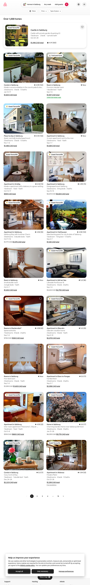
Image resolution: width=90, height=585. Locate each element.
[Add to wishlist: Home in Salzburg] (83, 395)
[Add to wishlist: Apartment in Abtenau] (83, 443)
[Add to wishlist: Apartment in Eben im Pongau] (83, 346)
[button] (37, 43)
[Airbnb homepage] (5, 4)
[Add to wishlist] (82, 27)
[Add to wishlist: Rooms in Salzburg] (40, 346)
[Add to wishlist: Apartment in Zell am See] (83, 250)
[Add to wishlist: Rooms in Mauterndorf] (40, 298)
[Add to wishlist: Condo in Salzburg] (40, 55)
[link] (26, 496)
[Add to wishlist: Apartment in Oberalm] (83, 298)
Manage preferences (66, 571)
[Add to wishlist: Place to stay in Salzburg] (40, 106)
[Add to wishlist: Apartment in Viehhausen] (83, 202)
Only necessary (42, 571)
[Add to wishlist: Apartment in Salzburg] (83, 106)
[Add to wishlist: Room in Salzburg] (83, 55)
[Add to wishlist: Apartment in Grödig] (40, 154)
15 (58, 496)
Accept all (19, 571)
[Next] (63, 496)
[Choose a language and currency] (78, 4)
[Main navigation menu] (84, 4)
